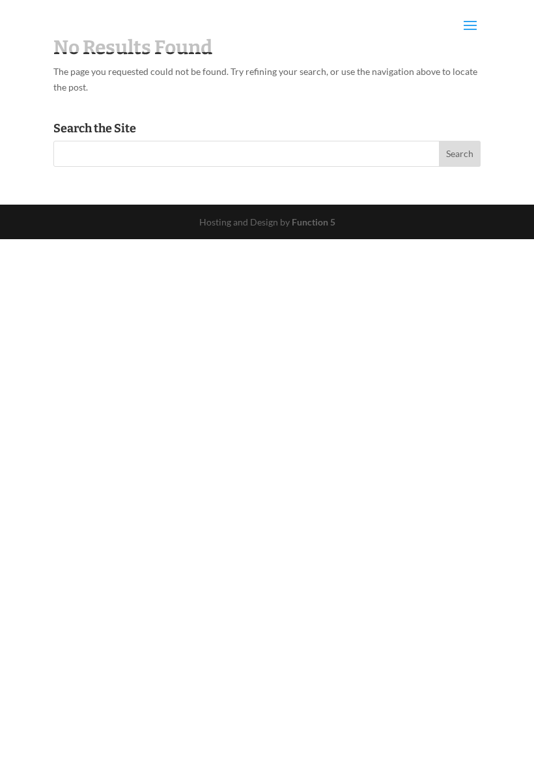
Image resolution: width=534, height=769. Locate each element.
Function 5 (313, 221)
